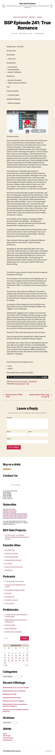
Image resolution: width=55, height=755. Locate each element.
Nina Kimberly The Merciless (13, 632)
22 (27, 658)
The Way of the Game (11, 600)
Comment (10, 417)
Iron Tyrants (8, 563)
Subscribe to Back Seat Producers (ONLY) (15, 516)
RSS (28, 384)
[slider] (46, 377)
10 (8, 655)
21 (23, 658)
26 (16, 660)
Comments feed (8, 738)
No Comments (40, 33)
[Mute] (42, 377)
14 (23, 655)
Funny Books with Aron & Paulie (14, 581)
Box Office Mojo (9, 550)
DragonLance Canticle (11, 553)
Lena (16, 33)
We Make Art (9, 570)
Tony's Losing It (9, 603)
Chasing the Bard (10, 625)
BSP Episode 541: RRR (9, 694)
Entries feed (6, 735)
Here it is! (10, 498)
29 (27, 660)
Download (33, 381)
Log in (5, 733)
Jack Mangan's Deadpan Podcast (15, 590)
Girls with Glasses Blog (11, 557)
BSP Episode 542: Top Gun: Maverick (14, 691)
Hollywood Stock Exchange (13, 560)
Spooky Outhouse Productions (14, 567)
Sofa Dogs (8, 593)
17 (8, 658)
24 (8, 660)
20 (19, 658)
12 (16, 655)
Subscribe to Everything (10, 510)
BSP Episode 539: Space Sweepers (14, 701)
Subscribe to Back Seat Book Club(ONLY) (15, 513)
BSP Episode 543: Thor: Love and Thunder (16, 687)
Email (30, 431)
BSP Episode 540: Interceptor (12, 697)
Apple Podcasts (19, 384)
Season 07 (32, 17)
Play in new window (20, 381)
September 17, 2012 (26, 33)
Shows (39, 17)
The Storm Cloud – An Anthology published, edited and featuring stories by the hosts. (17, 537)
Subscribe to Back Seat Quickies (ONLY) (14, 518)
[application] (27, 377)
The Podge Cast (9, 596)
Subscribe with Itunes (9, 509)
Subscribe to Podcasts (9, 512)
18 (12, 658)
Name (9, 431)
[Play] (8, 377)
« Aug (5, 665)
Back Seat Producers (27, 3)
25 (12, 660)
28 (23, 660)
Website (9, 438)
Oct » (26, 665)
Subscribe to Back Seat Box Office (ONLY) (15, 515)
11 (12, 655)
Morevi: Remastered (11, 628)
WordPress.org (7, 740)
